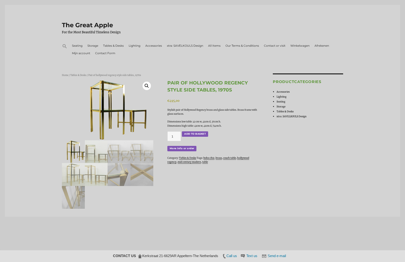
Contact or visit (274, 45)
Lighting (134, 45)
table (205, 161)
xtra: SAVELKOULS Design (185, 45)
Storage (92, 45)
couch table (229, 157)
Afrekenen (322, 45)
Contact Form (105, 53)
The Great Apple (87, 25)
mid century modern (189, 161)
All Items (214, 45)
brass (219, 157)
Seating (77, 45)
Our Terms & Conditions (242, 45)
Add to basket (195, 133)
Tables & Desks (113, 45)
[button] (64, 46)
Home (65, 75)
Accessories (153, 45)
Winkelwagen (300, 45)
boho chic (208, 157)
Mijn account (81, 53)
